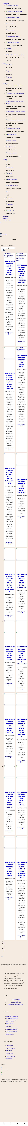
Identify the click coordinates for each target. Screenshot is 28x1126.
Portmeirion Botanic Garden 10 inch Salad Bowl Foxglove (10, 268)
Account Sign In (10, 1048)
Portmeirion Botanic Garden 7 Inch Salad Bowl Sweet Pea (10, 726)
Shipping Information (12, 1018)
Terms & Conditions (11, 1020)
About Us (8, 1015)
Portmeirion (6, 3)
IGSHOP (4, 1083)
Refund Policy (10, 1021)
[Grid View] (2, 250)
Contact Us (9, 1045)
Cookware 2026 (7, 220)
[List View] (5, 250)
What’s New (6, 216)
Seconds (5, 83)
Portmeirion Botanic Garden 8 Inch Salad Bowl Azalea (22, 798)
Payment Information (12, 1016)
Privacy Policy (9, 1023)
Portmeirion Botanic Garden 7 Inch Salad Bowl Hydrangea (22, 580)
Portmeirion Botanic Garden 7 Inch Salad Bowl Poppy (10, 653)
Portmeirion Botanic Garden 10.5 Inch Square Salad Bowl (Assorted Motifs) (22, 273)
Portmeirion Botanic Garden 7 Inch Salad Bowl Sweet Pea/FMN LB (22, 728)
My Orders (9, 1050)
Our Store (5, 218)
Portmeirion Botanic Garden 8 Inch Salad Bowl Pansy (10, 869)
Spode (4, 63)
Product (5, 159)
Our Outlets (9, 1047)
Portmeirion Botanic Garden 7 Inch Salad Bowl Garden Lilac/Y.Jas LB (10, 582)
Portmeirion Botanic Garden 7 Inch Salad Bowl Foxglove (22, 486)
